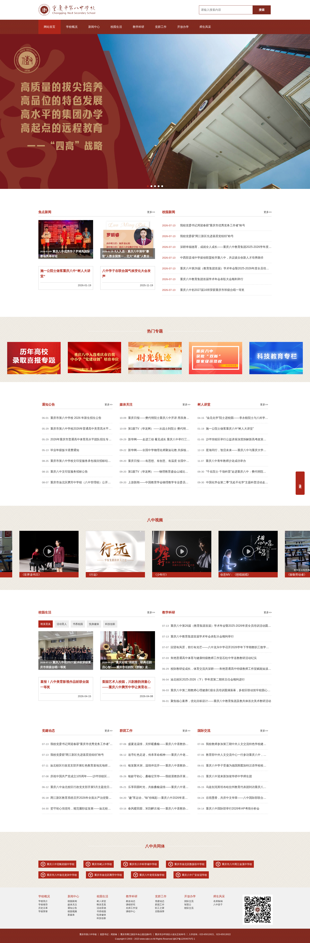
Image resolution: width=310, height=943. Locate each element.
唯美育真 (101, 904)
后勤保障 (159, 911)
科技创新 (101, 918)
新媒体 (71, 914)
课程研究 (130, 904)
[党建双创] (94, 358)
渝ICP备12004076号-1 (184, 939)
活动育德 (101, 908)
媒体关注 (72, 904)
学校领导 (43, 904)
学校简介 (43, 901)
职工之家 (159, 908)
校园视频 (72, 911)
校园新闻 (72, 901)
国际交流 (189, 901)
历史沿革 (43, 908)
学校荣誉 (43, 911)
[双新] (215, 358)
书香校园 (101, 911)
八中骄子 (218, 904)
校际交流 (189, 908)
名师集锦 (218, 901)
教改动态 (130, 901)
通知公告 (72, 908)
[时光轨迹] (155, 358)
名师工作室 (132, 908)
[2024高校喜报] (34, 358)
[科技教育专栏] (276, 358)
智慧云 (187, 904)
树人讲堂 (101, 901)
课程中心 (130, 911)
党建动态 (159, 901)
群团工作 (159, 904)
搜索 (262, 9)
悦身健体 (101, 914)
